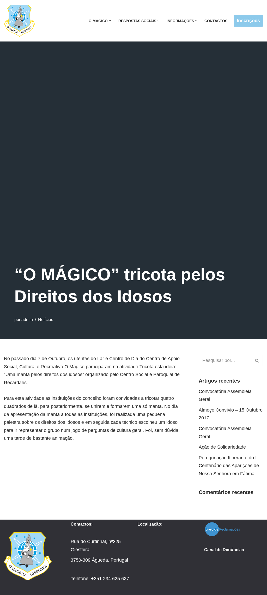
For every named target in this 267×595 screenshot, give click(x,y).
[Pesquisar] (257, 360)
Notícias (45, 319)
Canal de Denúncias (224, 550)
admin (27, 319)
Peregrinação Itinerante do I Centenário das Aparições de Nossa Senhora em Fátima (229, 465)
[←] (21, 21)
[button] (110, 21)
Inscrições (248, 20)
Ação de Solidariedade (222, 447)
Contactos (215, 21)
